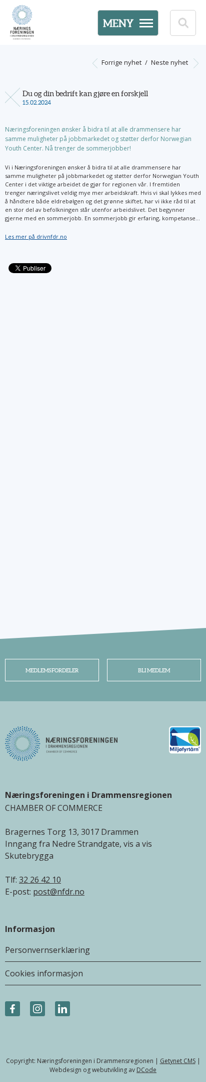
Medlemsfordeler (52, 670)
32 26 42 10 (40, 879)
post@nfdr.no (58, 891)
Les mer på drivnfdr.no (36, 236)
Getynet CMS (178, 1061)
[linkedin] (62, 1009)
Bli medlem (154, 670)
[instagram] (37, 1009)
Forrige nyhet (121, 62)
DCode (146, 1070)
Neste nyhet (170, 62)
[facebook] (12, 1009)
